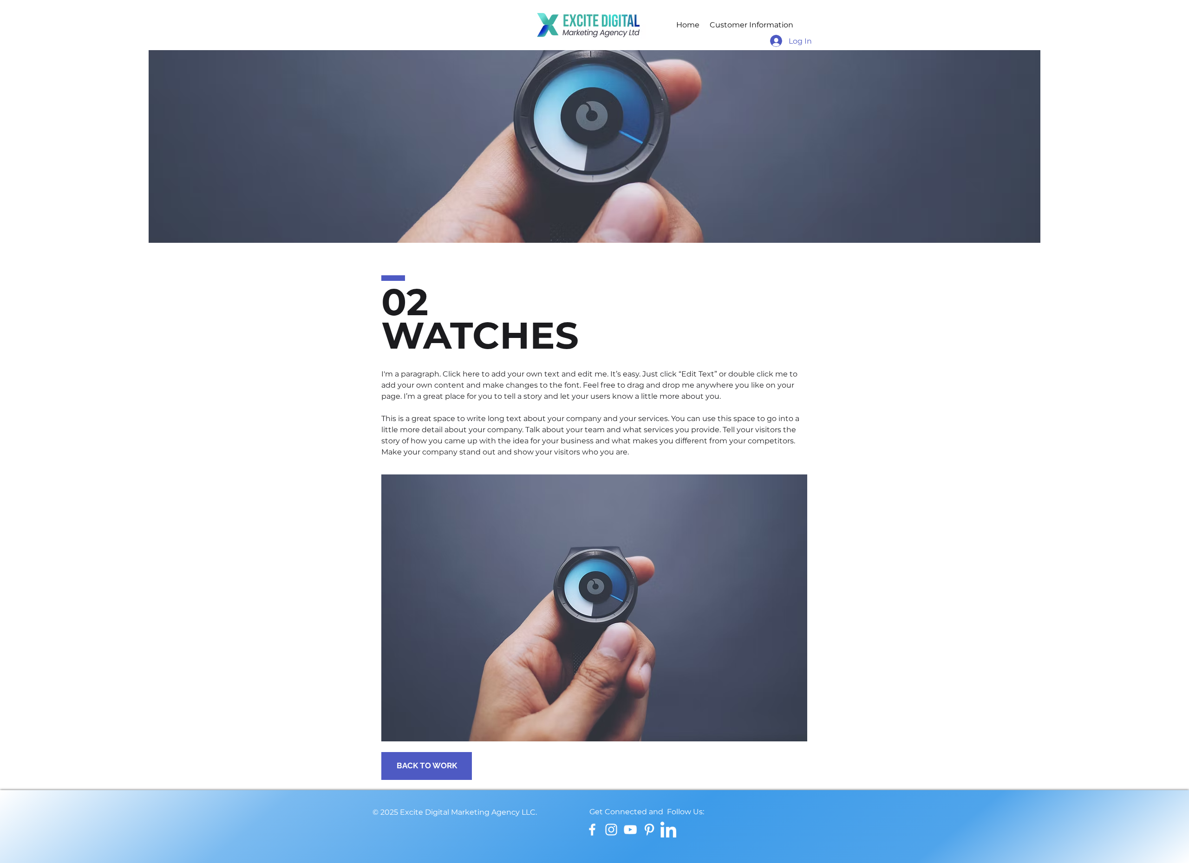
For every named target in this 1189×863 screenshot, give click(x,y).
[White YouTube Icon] (630, 829)
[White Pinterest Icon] (649, 829)
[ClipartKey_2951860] (668, 829)
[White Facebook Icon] (592, 829)
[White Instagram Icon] (611, 829)
